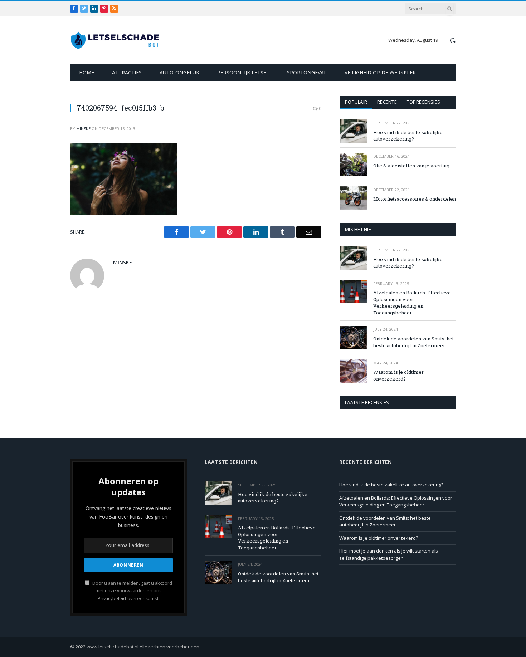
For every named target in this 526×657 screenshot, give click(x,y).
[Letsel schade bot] (115, 40)
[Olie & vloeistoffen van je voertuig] (353, 164)
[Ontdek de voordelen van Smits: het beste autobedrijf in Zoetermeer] (353, 337)
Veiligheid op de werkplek (380, 72)
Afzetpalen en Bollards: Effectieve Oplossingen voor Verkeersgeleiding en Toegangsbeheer (412, 302)
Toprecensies (423, 102)
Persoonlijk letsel (243, 72)
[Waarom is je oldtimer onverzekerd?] (353, 371)
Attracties (127, 72)
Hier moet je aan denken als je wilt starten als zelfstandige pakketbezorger (388, 554)
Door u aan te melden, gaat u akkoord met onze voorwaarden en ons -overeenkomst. (131, 591)
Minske (83, 128)
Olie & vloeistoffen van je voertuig (411, 165)
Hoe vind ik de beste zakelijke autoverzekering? (408, 135)
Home (86, 72)
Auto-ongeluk (179, 72)
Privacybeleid (112, 598)
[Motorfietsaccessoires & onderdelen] (353, 198)
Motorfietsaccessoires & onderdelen (414, 199)
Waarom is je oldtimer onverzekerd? (398, 375)
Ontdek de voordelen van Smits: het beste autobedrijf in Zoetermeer (413, 342)
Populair (356, 102)
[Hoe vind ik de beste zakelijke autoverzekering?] (353, 131)
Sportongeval (307, 72)
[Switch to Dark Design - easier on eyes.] (452, 40)
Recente (387, 102)
